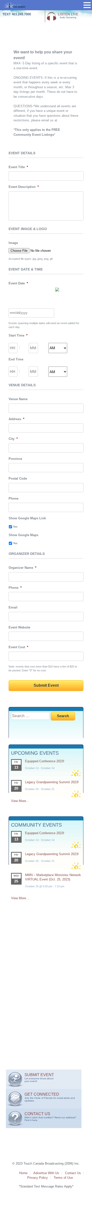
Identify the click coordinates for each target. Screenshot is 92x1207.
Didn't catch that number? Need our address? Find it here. (50, 1116)
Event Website (19, 627)
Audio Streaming (68, 15)
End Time (16, 359)
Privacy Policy (37, 1177)
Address (16, 419)
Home (23, 1173)
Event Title (18, 167)
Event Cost (18, 647)
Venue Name (18, 399)
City (13, 439)
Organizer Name (22, 568)
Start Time (18, 335)
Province (15, 459)
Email (13, 607)
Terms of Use (63, 1177)
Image (13, 243)
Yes (15, 526)
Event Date (18, 283)
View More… (20, 801)
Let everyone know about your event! (39, 1077)
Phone (13, 498)
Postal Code (18, 478)
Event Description (24, 187)
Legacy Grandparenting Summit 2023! (52, 782)
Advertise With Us (46, 1173)
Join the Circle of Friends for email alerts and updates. (50, 1097)
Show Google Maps (23, 535)
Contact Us (73, 1173)
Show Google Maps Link (27, 518)
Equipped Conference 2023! (44, 761)
